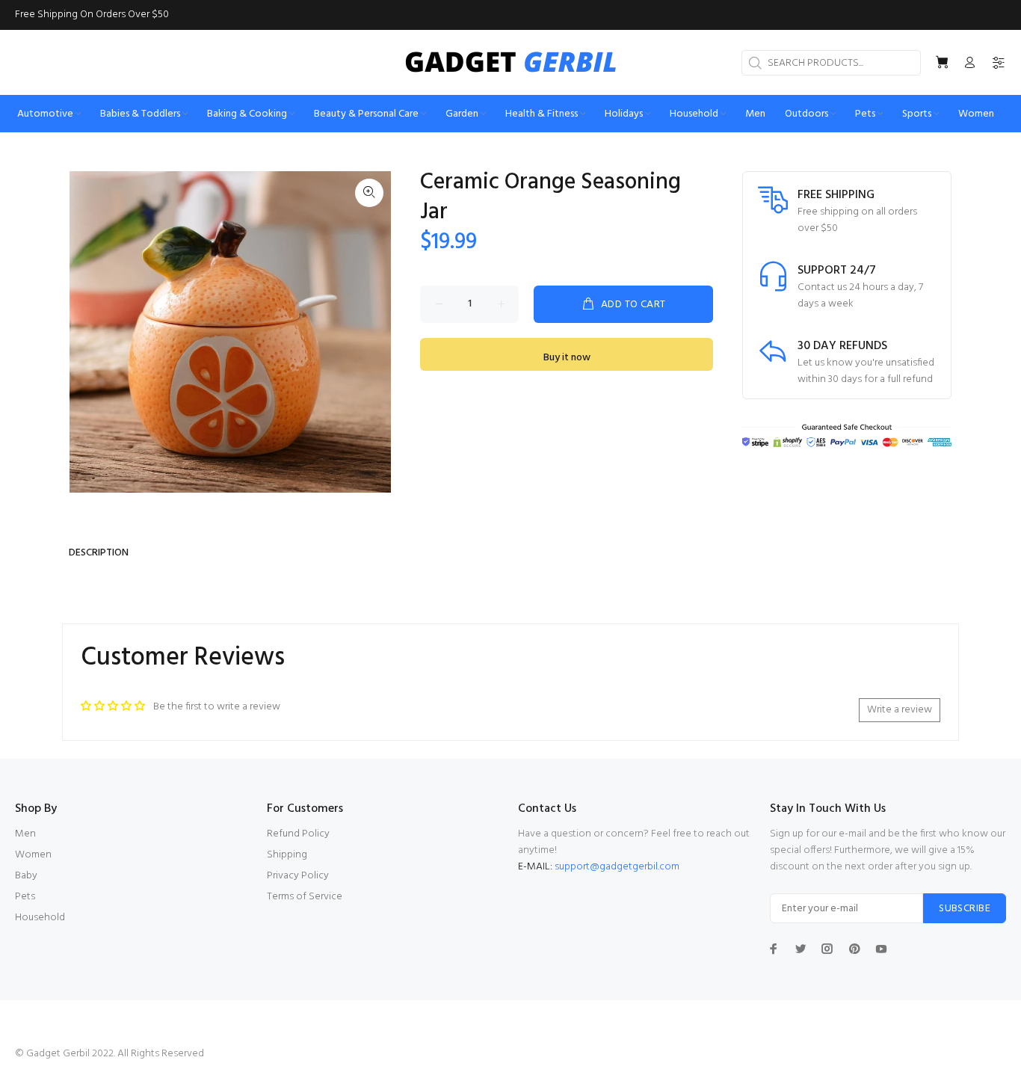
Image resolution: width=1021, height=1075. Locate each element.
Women (33, 854)
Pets (25, 896)
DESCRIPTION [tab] (99, 552)
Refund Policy (298, 834)
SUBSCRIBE (964, 908)
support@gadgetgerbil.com (617, 866)
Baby (26, 875)
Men (25, 834)
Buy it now (566, 357)
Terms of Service (304, 896)
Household (40, 917)
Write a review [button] (899, 709)
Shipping (287, 854)
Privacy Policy (298, 875)
